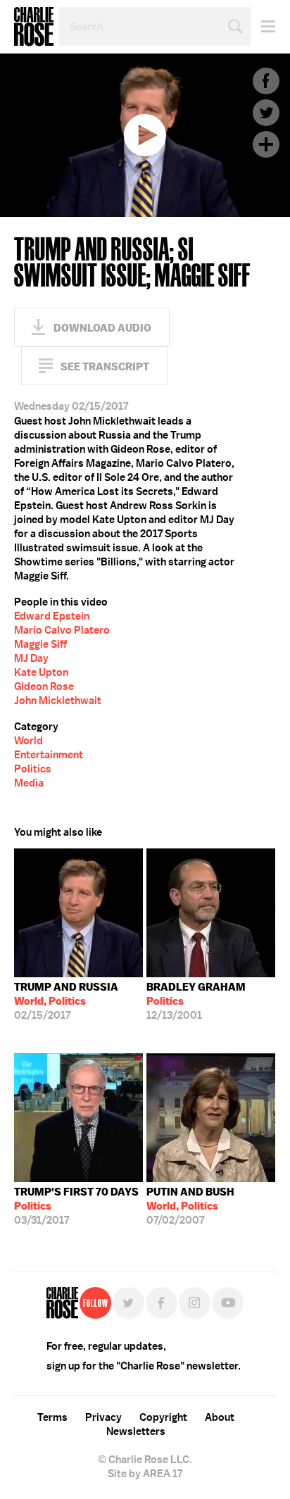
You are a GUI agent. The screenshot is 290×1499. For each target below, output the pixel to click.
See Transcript (105, 366)
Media (29, 783)
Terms (52, 1417)
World (28, 741)
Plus (266, 144)
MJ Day (31, 658)
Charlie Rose (33, 26)
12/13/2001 (196, 1001)
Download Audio (102, 327)
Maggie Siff (40, 644)
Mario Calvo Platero (62, 630)
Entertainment (48, 755)
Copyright (163, 1417)
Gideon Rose (44, 686)
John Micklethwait (57, 701)
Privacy (103, 1417)
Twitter (266, 112)
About (219, 1417)
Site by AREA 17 (145, 1474)
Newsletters (135, 1431)
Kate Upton (41, 672)
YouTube (228, 1303)
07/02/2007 (190, 1206)
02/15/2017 (66, 1001)
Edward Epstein (51, 616)
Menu (263, 26)
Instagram (194, 1303)
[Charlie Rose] (62, 1303)
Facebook (266, 81)
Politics (32, 769)
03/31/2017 (76, 1206)
